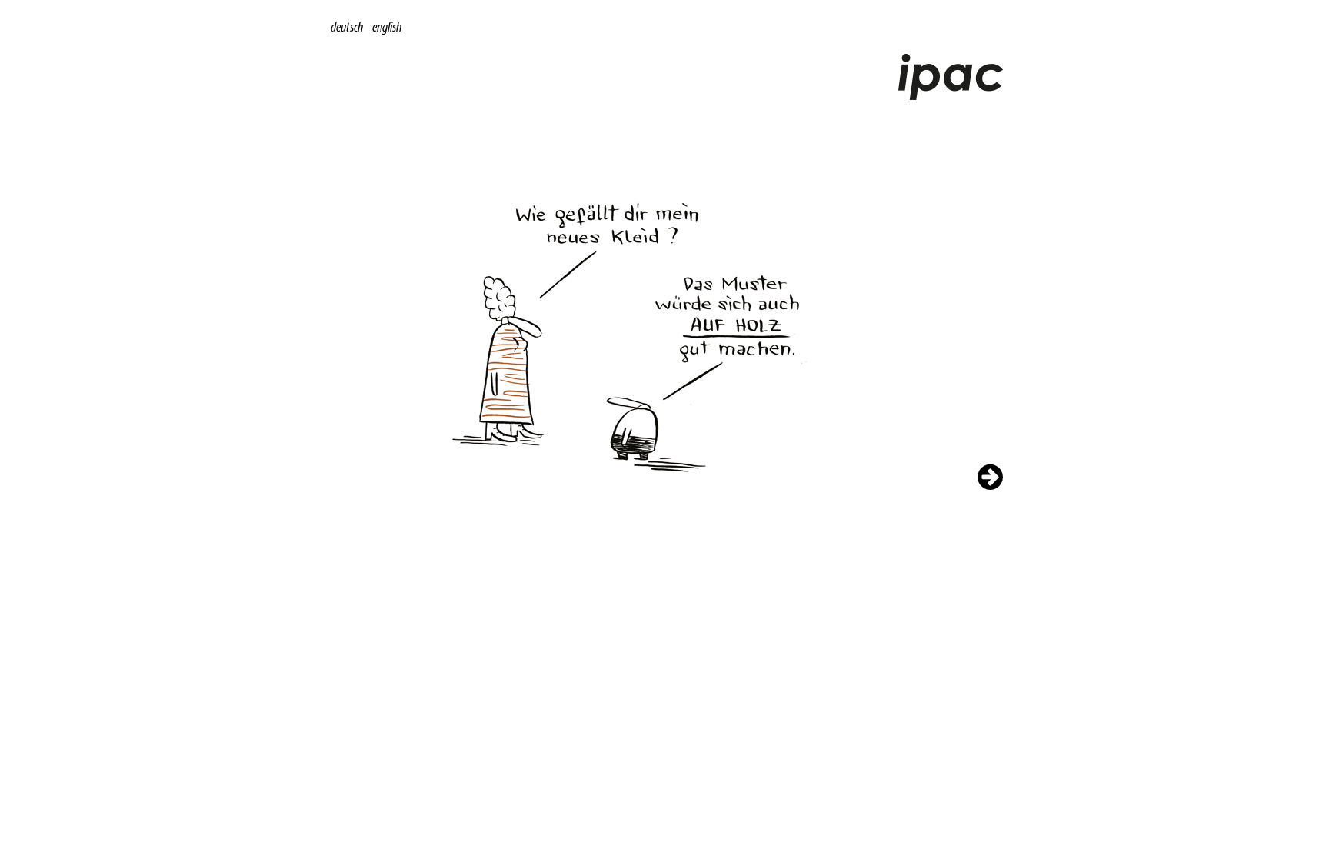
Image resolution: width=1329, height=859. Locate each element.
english (386, 26)
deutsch (347, 26)
